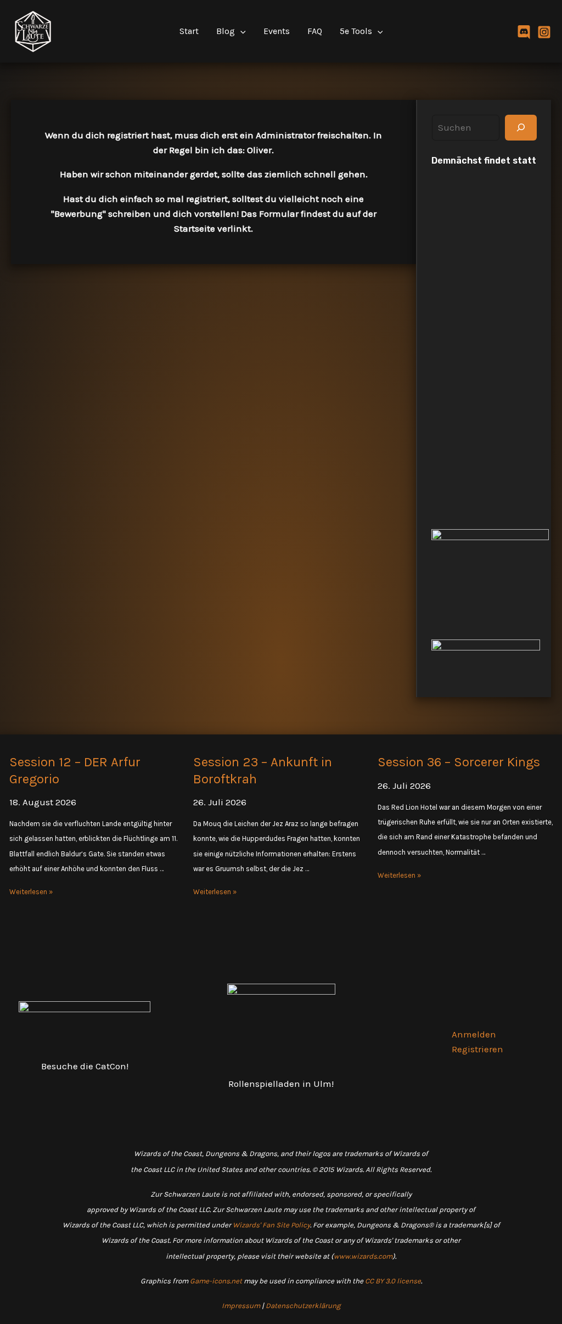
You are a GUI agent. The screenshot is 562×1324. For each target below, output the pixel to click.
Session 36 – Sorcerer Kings (459, 762)
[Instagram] (544, 32)
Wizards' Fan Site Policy (271, 1225)
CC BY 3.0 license (393, 1281)
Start (189, 31)
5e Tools (356, 31)
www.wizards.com (363, 1256)
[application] (240, 31)
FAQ (314, 31)
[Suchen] (521, 128)
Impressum (241, 1305)
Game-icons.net (216, 1281)
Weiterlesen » (31, 892)
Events (276, 31)
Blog (225, 31)
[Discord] (524, 32)
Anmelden (474, 1034)
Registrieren (477, 1049)
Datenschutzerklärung (303, 1305)
